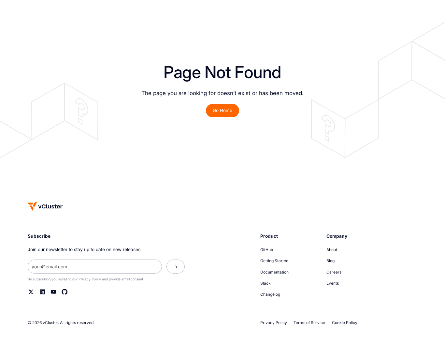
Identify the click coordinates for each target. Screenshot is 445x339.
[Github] (64, 292)
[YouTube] (53, 292)
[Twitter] (31, 292)
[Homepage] (45, 206)
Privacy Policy (90, 279)
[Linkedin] (42, 292)
